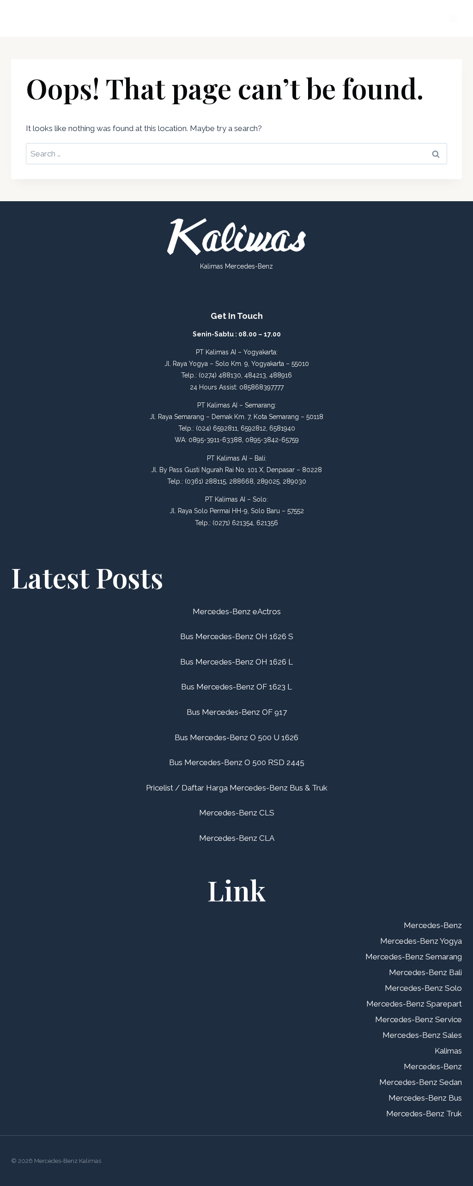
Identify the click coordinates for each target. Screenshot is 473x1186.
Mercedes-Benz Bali (425, 972)
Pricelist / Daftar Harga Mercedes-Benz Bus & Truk (236, 787)
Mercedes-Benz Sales (422, 1035)
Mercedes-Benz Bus (425, 1097)
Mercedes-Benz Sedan (420, 1082)
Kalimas (448, 1050)
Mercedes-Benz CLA (236, 838)
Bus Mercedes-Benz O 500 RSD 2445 (236, 762)
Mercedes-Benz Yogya (421, 941)
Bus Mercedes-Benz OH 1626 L (236, 661)
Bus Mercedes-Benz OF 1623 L (236, 686)
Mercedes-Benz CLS (236, 812)
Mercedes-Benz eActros (237, 611)
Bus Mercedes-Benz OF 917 (237, 712)
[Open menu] (453, 18)
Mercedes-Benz (433, 925)
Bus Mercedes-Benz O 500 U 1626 (236, 737)
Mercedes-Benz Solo (423, 988)
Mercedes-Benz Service (418, 1019)
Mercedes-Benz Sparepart (414, 1003)
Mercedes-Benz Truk (424, 1113)
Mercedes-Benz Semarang (413, 956)
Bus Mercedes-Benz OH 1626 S (236, 636)
